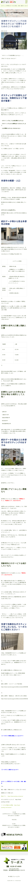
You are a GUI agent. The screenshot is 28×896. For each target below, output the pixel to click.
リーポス (13, 880)
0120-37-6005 (15, 866)
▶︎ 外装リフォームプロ (14, 876)
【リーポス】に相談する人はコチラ (9, 769)
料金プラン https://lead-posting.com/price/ (12, 796)
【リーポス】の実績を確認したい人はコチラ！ (12, 735)
